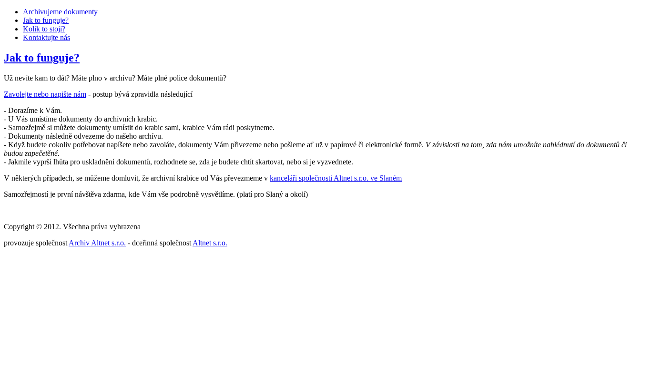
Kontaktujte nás (46, 37)
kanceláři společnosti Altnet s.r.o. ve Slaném (336, 178)
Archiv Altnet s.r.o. (97, 243)
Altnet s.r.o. (210, 243)
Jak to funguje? (46, 20)
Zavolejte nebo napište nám (45, 94)
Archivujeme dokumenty (60, 12)
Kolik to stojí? (44, 29)
